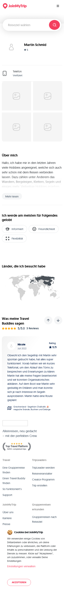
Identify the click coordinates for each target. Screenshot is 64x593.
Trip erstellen (39, 485)
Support (7, 495)
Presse (6, 524)
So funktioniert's (12, 489)
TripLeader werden (43, 467)
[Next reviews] (58, 320)
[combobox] (27, 25)
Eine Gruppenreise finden (14, 470)
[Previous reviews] (48, 320)
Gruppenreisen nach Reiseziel (44, 519)
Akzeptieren (19, 582)
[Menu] (58, 6)
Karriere (7, 518)
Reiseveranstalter (42, 473)
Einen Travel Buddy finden (14, 481)
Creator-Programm (43, 479)
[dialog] (32, 558)
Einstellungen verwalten (21, 566)
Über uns (8, 512)
